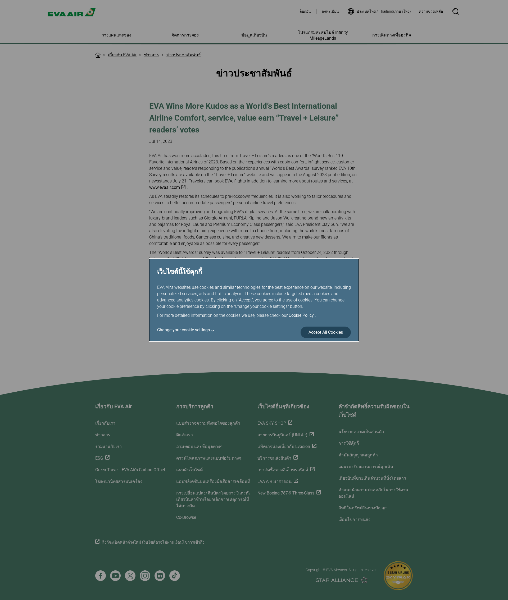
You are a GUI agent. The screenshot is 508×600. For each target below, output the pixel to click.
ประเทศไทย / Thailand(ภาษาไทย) (384, 11)
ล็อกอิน (305, 11)
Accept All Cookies (326, 332)
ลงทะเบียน (330, 11)
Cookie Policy (302, 315)
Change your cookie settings (183, 329)
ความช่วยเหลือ (431, 11)
